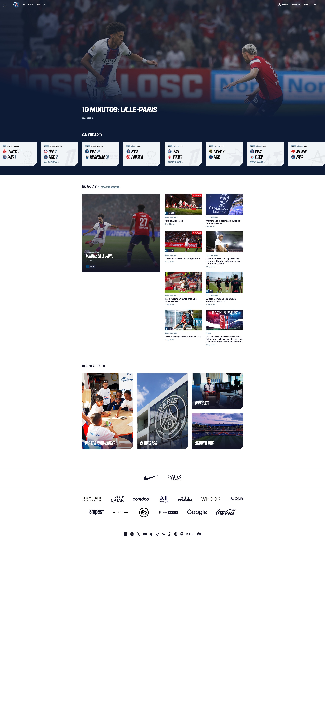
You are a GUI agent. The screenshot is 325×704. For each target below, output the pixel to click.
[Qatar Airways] (174, 477)
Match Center (50, 162)
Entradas (296, 5)
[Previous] (85, 154)
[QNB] (236, 499)
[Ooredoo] (141, 499)
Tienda (307, 5)
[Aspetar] (120, 512)
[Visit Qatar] (117, 499)
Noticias (28, 4)
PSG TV (41, 4)
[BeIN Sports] (168, 512)
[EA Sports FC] (143, 512)
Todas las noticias (110, 187)
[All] (164, 499)
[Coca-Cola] (226, 512)
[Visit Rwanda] (185, 499)
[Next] (240, 154)
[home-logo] (16, 5)
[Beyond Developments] (92, 499)
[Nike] (151, 477)
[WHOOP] (211, 499)
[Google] (197, 512)
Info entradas (174, 162)
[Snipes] (96, 512)
